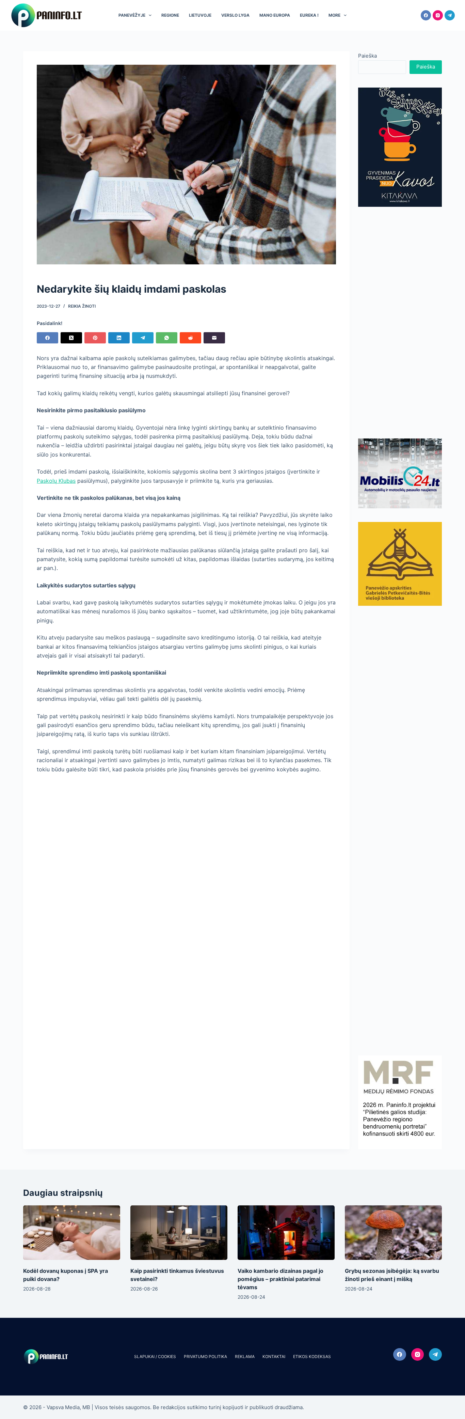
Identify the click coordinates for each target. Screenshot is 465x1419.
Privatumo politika (205, 1356)
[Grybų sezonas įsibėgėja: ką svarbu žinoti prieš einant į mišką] (393, 1232)
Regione (170, 15)
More (334, 15)
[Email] (214, 337)
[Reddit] (190, 337)
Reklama (245, 1356)
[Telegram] (450, 15)
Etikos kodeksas (312, 1356)
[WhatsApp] (166, 337)
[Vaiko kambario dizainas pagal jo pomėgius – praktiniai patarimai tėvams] (286, 1232)
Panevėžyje (131, 15)
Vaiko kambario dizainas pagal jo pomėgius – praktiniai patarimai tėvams (280, 1279)
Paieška (367, 55)
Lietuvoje (200, 15)
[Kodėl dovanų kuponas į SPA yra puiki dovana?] (71, 1232)
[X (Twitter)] (71, 337)
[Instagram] (438, 15)
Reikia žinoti (82, 306)
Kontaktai (273, 1356)
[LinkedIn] (119, 337)
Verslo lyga (235, 15)
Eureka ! (309, 15)
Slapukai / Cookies (155, 1356)
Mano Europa (274, 15)
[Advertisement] (400, 322)
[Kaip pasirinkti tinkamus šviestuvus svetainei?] (178, 1232)
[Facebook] (426, 15)
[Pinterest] (95, 337)
